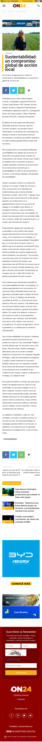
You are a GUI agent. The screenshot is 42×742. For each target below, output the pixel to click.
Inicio (4, 11)
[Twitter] (24, 715)
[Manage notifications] (5, 737)
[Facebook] (11, 715)
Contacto (21, 699)
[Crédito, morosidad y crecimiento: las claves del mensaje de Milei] (8, 519)
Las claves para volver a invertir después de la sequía (30, 472)
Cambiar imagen (13, 659)
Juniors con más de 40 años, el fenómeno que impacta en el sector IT (11, 472)
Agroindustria (21, 11)
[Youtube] (30, 715)
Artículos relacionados (12, 483)
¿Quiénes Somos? (21, 695)
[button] (38, 6)
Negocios (11, 11)
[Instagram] (18, 715)
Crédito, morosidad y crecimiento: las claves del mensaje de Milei (27, 519)
